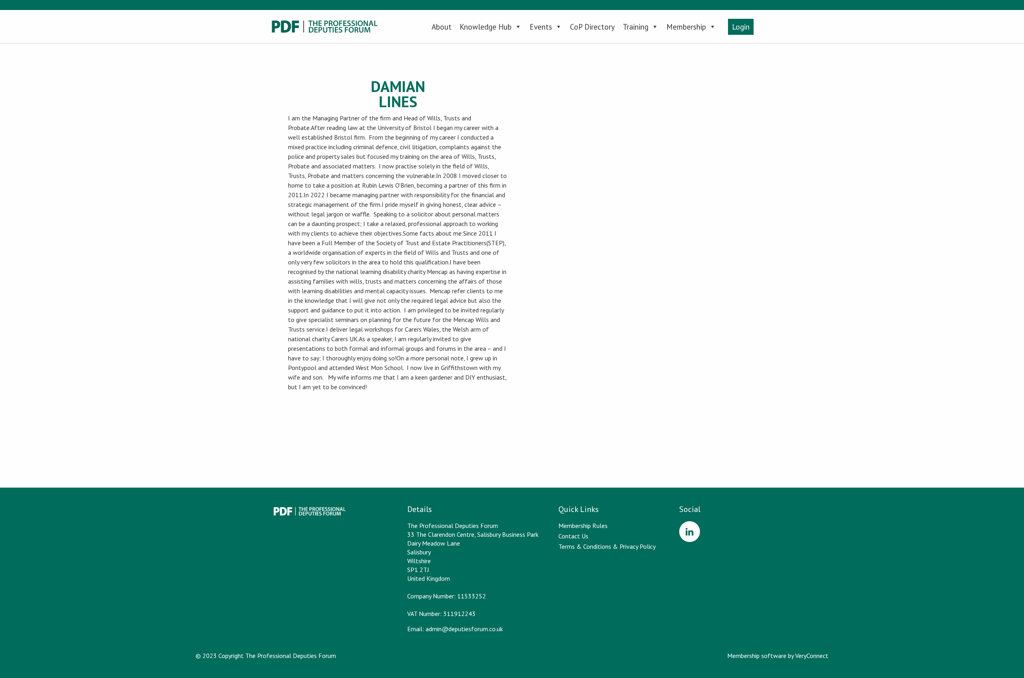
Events (541, 27)
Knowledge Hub (486, 27)
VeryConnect (811, 656)
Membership (686, 27)
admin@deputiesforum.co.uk (464, 629)
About (442, 27)
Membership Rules (583, 526)
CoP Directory (592, 27)
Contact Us (573, 536)
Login (741, 27)
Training (635, 27)
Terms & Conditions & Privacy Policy (607, 546)
